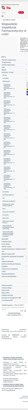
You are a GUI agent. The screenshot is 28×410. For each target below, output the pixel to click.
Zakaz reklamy (6, 244)
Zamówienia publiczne (8, 195)
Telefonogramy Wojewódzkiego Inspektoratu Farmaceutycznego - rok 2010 (9, 120)
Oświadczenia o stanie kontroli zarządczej (8, 205)
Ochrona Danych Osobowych (10, 269)
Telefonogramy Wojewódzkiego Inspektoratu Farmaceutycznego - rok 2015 (9, 161)
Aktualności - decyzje (7, 72)
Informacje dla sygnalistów (9, 276)
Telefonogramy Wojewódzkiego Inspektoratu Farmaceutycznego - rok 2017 (9, 178)
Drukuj (2, 16)
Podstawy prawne (7, 241)
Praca (4, 208)
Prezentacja (5, 215)
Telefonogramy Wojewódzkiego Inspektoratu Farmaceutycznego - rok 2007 (9, 95)
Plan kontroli (5, 218)
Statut (3, 67)
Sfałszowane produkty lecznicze (8, 222)
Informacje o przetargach (8, 201)
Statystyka (4, 266)
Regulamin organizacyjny (9, 60)
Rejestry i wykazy (6, 246)
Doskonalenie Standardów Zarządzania (13, 256)
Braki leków (5, 239)
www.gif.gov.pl (10, 390)
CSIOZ (4, 271)
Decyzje (4, 75)
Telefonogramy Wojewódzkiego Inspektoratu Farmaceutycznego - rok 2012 (9, 136)
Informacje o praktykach (8, 211)
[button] (27, 83)
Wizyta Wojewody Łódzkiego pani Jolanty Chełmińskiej (8, 227)
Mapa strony (16, 4)
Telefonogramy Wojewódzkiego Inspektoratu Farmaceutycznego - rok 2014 (9, 153)
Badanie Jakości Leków (8, 254)
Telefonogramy (6, 81)
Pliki (3, 259)
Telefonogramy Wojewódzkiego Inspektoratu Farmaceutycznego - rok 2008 (9, 103)
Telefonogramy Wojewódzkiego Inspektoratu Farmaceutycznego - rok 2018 (9, 186)
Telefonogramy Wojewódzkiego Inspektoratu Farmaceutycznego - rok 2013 (9, 145)
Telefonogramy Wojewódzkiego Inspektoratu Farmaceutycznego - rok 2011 (9, 128)
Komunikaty (5, 78)
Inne (3, 198)
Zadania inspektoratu (7, 261)
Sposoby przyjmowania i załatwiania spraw (14, 249)
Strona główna (23, 38)
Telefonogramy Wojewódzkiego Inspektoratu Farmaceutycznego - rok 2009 (9, 112)
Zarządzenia (5, 191)
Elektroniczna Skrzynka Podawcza (11, 264)
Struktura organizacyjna (8, 65)
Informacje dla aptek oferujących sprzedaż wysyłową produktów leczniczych (7, 234)
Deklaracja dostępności (8, 274)
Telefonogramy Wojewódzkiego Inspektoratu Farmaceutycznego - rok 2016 (9, 169)
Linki (3, 251)
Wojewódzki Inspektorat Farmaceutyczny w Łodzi (14, 29)
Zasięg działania (6, 62)
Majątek (4, 70)
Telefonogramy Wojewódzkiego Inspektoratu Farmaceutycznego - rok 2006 (9, 87)
